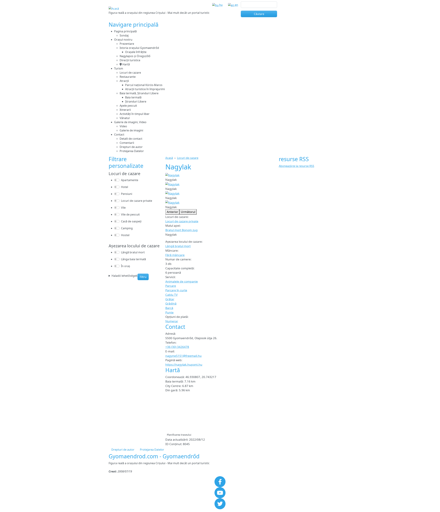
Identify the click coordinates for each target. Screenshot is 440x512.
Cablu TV (171, 295)
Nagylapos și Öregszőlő (135, 56)
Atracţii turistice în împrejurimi (145, 89)
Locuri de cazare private (181, 221)
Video (123, 126)
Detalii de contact (131, 139)
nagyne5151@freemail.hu (183, 356)
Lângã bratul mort (178, 246)
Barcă (169, 308)
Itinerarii (125, 110)
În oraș (125, 266)
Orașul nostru (123, 39)
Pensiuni (126, 194)
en (236, 5)
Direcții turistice (130, 60)
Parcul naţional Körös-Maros (143, 85)
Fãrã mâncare (175, 255)
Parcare (170, 286)
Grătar (169, 299)
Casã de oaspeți (131, 221)
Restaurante (128, 77)
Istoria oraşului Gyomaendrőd (139, 48)
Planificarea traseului (179, 434)
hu (220, 5)
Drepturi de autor (131, 147)
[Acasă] (114, 8)
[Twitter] (220, 503)
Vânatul (125, 118)
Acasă (169, 158)
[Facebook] (220, 481)
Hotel (124, 187)
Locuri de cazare (130, 72)
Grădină (171, 303)
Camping (127, 228)
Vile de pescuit (130, 214)
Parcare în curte (176, 290)
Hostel (125, 235)
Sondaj (124, 35)
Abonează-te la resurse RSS (296, 166)
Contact (119, 134)
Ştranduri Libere (135, 101)
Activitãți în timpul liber (135, 114)
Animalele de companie (181, 281)
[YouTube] (220, 492)
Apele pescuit (128, 105)
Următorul (188, 212)
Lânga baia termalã (133, 259)
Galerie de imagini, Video (130, 122)
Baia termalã (133, 97)
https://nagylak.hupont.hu (183, 365)
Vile (123, 207)
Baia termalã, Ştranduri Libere (139, 93)
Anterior (172, 212)
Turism (118, 68)
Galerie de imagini (131, 130)
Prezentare (127, 44)
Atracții (124, 81)
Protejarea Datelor (132, 151)
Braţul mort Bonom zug (181, 230)
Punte (169, 312)
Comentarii (127, 143)
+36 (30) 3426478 (177, 347)
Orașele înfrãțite (135, 52)
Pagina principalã (125, 31)
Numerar (171, 321)
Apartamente (129, 180)
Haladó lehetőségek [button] (125, 276)
